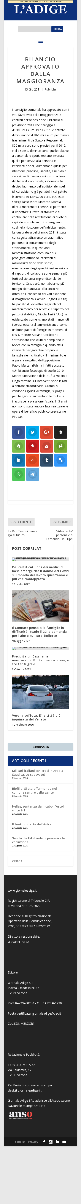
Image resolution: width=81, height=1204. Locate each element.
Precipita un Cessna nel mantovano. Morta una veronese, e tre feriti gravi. (40, 660)
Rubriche (50, 89)
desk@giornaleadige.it (25, 1090)
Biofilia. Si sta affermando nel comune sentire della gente (34, 790)
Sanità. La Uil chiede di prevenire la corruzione (38, 840)
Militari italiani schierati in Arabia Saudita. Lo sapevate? (37, 773)
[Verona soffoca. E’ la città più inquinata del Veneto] (40, 692)
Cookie (20, 1142)
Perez (25, 942)
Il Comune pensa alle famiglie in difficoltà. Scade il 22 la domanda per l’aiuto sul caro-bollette (39, 631)
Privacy (33, 1142)
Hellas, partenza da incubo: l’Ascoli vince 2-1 (38, 808)
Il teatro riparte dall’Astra (31, 824)
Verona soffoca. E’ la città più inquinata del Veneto (36, 717)
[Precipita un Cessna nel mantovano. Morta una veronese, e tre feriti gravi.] (40, 648)
